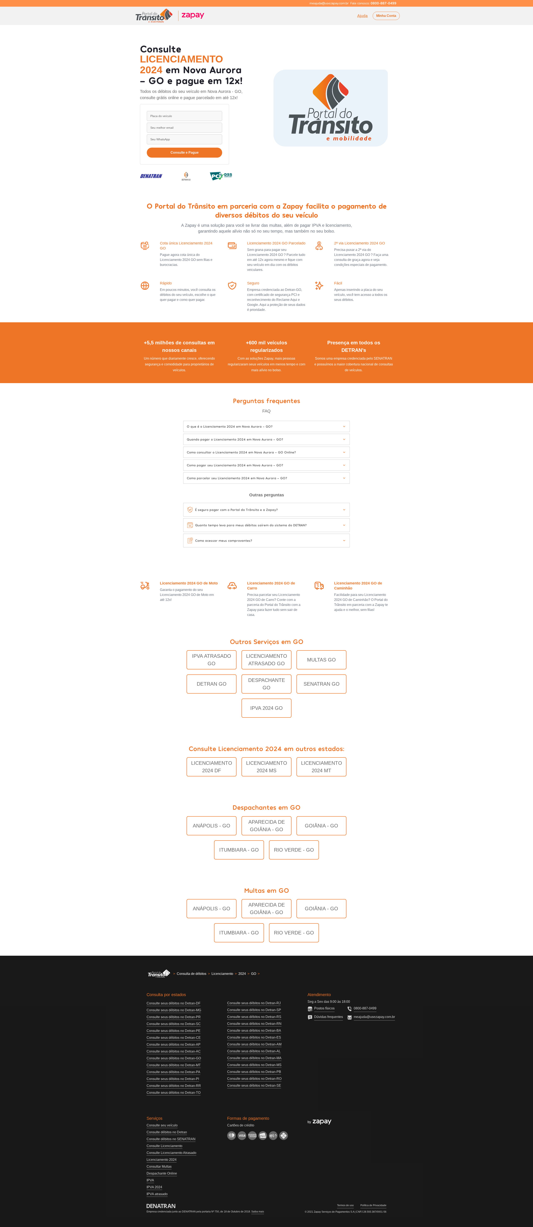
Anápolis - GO (211, 825)
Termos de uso (345, 1205)
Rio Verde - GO (294, 850)
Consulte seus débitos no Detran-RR (174, 1085)
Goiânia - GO (321, 825)
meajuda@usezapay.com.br (374, 1017)
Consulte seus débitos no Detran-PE (173, 1031)
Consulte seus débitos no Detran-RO (254, 1078)
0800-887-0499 (365, 1008)
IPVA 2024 (154, 1187)
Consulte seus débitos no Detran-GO (174, 1058)
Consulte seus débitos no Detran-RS (254, 1017)
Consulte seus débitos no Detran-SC (174, 1024)
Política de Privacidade (373, 1205)
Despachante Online (162, 1173)
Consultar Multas (159, 1166)
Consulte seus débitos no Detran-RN (254, 1023)
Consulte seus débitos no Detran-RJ (254, 1003)
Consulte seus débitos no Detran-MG (174, 1010)
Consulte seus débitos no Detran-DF (173, 1003)
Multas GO (321, 660)
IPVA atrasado (157, 1194)
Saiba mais (257, 1211)
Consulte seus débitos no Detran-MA (254, 1058)
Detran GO (212, 684)
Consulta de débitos (191, 973)
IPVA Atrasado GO (211, 659)
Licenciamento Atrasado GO (266, 659)
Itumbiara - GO (239, 850)
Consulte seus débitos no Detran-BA (254, 1030)
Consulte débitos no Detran (167, 1132)
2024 (242, 973)
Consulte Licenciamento (164, 1146)
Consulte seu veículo (162, 1125)
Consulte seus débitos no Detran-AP (173, 1044)
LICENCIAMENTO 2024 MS (266, 766)
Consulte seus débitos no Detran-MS (254, 1065)
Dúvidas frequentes (328, 1017)
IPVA (150, 1180)
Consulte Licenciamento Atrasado (171, 1153)
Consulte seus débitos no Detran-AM (254, 1044)
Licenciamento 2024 (162, 1159)
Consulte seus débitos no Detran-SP (254, 1010)
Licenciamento (222, 973)
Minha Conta (386, 15)
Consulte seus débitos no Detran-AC (174, 1051)
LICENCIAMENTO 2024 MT (321, 766)
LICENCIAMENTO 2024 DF (211, 766)
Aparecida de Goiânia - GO (266, 825)
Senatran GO (322, 684)
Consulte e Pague (185, 152)
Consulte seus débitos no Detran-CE (174, 1037)
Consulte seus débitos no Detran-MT (174, 1065)
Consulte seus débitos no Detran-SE (254, 1085)
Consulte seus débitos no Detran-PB (254, 1072)
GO (253, 973)
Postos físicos (324, 1008)
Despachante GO (266, 683)
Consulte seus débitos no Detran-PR (174, 1017)
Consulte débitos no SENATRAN (171, 1139)
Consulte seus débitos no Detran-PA (173, 1072)
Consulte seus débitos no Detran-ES (254, 1037)
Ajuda (362, 16)
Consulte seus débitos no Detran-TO (173, 1092)
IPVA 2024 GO (266, 708)
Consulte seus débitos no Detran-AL (254, 1051)
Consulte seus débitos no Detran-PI (173, 1079)
